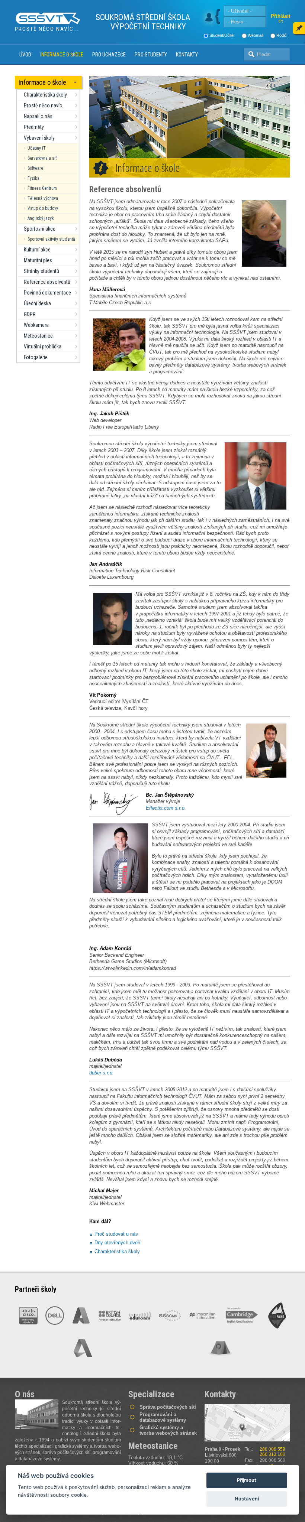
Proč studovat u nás (116, 1234)
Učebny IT (37, 148)
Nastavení (247, 1499)
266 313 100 (272, 1454)
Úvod (25, 55)
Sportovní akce (39, 229)
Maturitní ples (38, 260)
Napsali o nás (38, 116)
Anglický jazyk (41, 218)
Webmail (255, 35)
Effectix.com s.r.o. (166, 808)
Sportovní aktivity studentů (51, 239)
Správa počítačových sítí (167, 1407)
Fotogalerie (36, 357)
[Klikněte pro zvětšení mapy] (247, 1422)
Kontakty (187, 55)
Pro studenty (151, 55)
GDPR (30, 314)
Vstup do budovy (43, 208)
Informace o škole (61, 55)
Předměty (34, 127)
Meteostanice (38, 336)
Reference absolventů (47, 282)
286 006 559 (272, 1449)
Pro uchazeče (109, 55)
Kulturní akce (37, 250)
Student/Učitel (221, 35)
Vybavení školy (39, 138)
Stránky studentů (41, 271)
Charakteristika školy (45, 95)
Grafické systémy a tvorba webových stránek (168, 1430)
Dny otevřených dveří (117, 1242)
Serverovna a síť (42, 158)
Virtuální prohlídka (42, 346)
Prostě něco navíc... (44, 105)
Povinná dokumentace (47, 293)
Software (35, 168)
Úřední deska (37, 303)
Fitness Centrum (42, 188)
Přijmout (246, 1480)
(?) (281, 21)
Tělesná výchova (43, 198)
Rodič (281, 35)
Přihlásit (280, 16)
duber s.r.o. (101, 1073)
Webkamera (36, 325)
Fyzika (33, 178)
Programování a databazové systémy (162, 1417)
